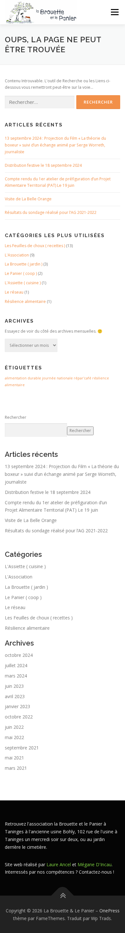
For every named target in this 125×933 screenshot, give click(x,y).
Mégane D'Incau (95, 864)
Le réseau (14, 292)
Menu (114, 12)
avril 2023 (15, 696)
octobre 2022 (19, 717)
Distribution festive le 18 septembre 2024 (43, 165)
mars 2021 (16, 768)
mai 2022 (14, 737)
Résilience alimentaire (25, 301)
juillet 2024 (16, 665)
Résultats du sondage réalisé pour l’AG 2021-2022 (50, 212)
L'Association (17, 255)
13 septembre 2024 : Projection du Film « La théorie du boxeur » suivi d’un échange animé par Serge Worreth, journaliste (55, 145)
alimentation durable (23, 378)
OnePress (109, 911)
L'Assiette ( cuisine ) (23, 283)
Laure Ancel (58, 864)
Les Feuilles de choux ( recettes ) (35, 245)
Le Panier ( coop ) (21, 273)
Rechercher (15, 417)
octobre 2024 (19, 655)
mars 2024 (16, 676)
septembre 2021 (22, 748)
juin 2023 (14, 686)
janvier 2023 (17, 706)
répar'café (82, 378)
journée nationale (57, 378)
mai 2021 (14, 758)
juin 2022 (14, 727)
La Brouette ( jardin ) (23, 264)
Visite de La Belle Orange (28, 199)
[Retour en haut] (62, 895)
